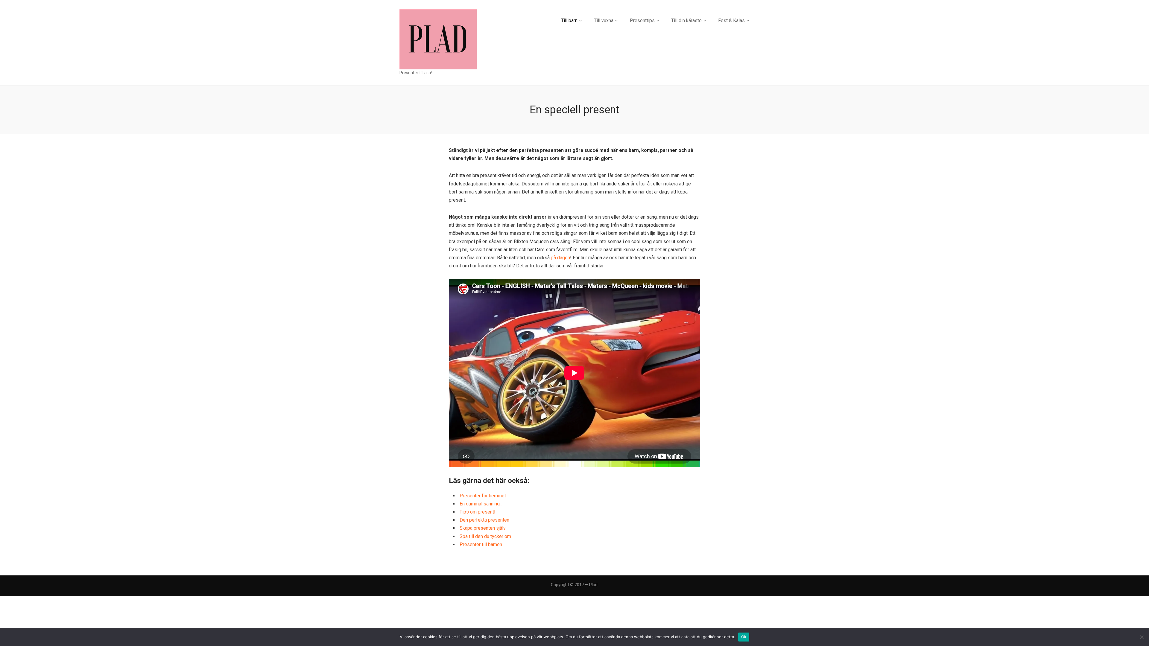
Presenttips (642, 20)
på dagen (560, 257)
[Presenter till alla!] (438, 39)
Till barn (569, 20)
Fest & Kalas (731, 20)
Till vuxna (603, 20)
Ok (744, 636)
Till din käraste (686, 20)
